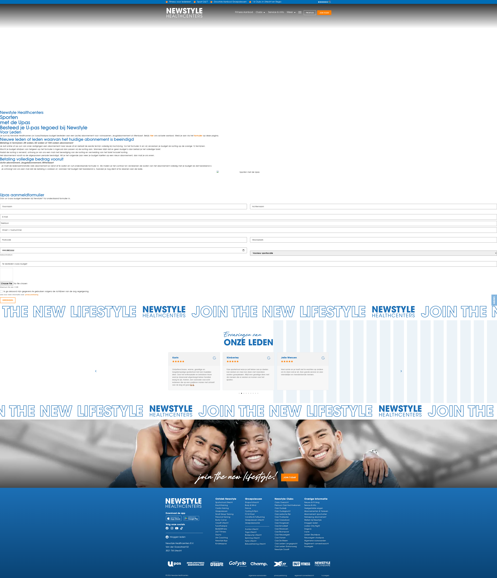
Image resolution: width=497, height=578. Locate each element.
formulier (198, 135)
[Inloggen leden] (167, 537)
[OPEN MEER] (295, 12)
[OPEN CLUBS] (264, 12)
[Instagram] (171, 528)
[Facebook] (167, 528)
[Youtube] (176, 528)
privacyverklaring (31, 295)
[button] (95, 371)
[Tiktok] (181, 528)
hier (152, 135)
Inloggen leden (177, 537)
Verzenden (7, 300)
